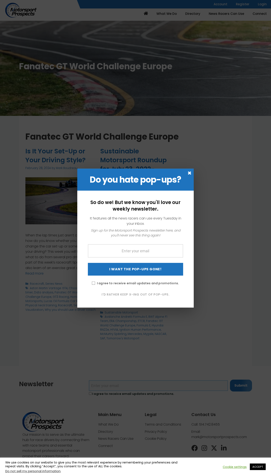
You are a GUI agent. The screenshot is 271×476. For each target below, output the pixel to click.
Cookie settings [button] (235, 467)
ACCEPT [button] (257, 467)
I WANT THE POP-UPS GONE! (135, 268)
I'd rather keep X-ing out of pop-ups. (135, 294)
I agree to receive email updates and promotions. (138, 283)
